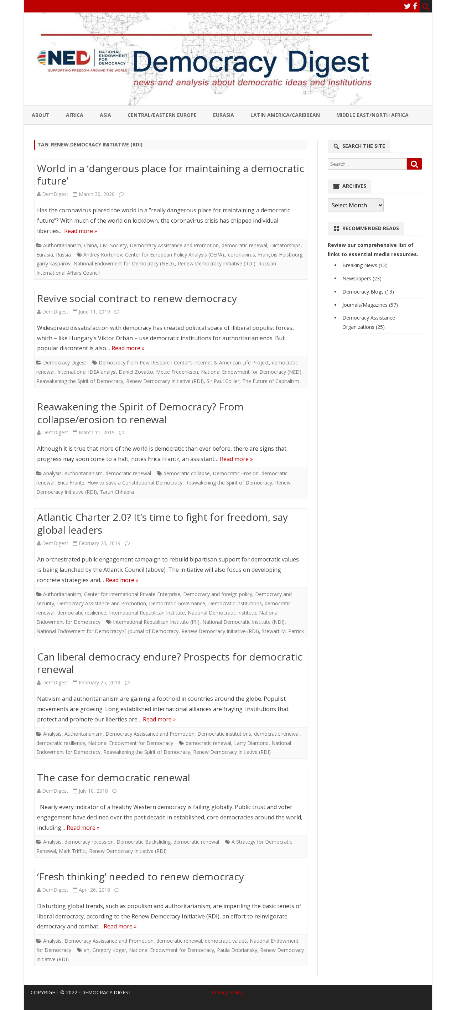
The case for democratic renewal (113, 777)
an (86, 950)
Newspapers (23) (362, 278)
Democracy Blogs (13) (368, 291)
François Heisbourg (280, 254)
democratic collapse (187, 473)
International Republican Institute (147, 612)
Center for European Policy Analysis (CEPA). (175, 254)
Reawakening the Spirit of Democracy (79, 381)
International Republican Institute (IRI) (156, 621)
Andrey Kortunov (102, 254)
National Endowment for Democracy (130, 743)
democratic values (226, 940)
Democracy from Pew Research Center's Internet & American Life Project (184, 362)
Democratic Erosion (236, 473)
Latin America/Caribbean (285, 115)
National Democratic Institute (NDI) (243, 621)
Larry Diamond (251, 743)
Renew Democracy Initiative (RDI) (216, 263)
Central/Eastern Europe (162, 115)
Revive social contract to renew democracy (137, 298)
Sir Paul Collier (223, 381)
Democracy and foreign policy (217, 594)
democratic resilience (81, 612)
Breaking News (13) (365, 265)
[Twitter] (407, 6)
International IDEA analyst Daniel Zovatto (105, 371)
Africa (74, 115)
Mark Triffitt (72, 851)
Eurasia (223, 115)
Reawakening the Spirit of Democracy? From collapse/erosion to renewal (140, 413)
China (90, 245)
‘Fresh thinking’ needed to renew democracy (140, 876)
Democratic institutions (235, 603)
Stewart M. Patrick (283, 631)
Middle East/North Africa (372, 115)
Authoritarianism (62, 245)
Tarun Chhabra (117, 491)
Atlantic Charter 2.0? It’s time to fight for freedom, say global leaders (162, 523)
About (41, 115)
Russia (63, 254)
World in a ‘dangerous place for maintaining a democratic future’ (170, 174)
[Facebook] (415, 6)
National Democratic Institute (222, 612)
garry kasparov (53, 263)
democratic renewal (244, 245)
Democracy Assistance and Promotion (174, 245)
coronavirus (241, 254)
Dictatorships (285, 245)
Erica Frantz (70, 482)
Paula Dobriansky (237, 950)
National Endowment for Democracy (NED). (124, 263)
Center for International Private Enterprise (132, 594)
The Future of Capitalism (270, 381)
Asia (105, 115)
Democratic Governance (177, 603)
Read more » (80, 231)
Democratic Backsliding (143, 841)
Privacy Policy (227, 992)
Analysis (52, 473)
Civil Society (113, 245)
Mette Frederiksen (177, 371)
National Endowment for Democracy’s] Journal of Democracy (107, 631)
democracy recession (89, 841)
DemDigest (55, 194)
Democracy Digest (64, 362)
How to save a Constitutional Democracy (134, 482)
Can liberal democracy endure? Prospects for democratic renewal (169, 663)
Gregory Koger (109, 950)
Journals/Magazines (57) (370, 304)
